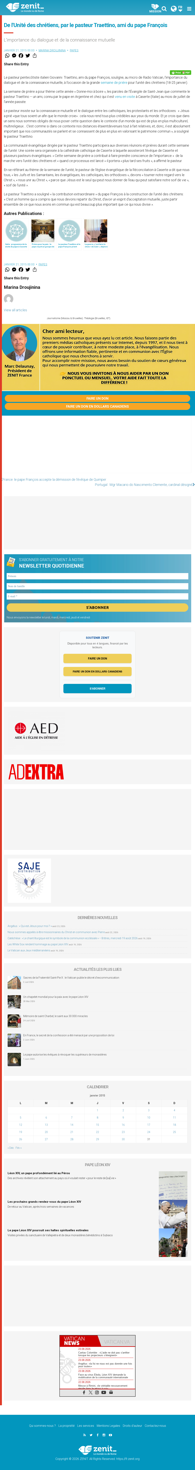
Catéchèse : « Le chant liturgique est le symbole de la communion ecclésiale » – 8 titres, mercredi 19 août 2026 (73, 938)
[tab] (79, 1340)
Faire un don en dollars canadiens (97, 406)
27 (46, 1139)
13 (46, 1124)
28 (71, 1139)
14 (71, 1124)
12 (20, 1124)
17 (148, 1124)
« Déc (11, 1147)
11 (174, 1117)
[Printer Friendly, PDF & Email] (180, 72)
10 (148, 1117)
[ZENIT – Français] (54, 8)
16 (123, 1124)
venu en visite (125, 97)
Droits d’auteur (132, 1426)
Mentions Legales (108, 1426)
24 (148, 1132)
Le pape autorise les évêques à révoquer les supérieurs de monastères (65, 1054)
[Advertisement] (97, 448)
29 (97, 1139)
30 (123, 1139)
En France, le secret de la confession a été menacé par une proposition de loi (68, 1035)
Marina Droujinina (52, 50)
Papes (74, 50)
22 (97, 1132)
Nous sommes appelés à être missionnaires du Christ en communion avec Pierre (56, 932)
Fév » (19, 1147)
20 (46, 1132)
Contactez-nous (155, 1426)
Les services (85, 1426)
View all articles (15, 310)
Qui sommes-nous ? (42, 1426)
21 (71, 1132)
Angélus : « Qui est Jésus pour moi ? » (30, 926)
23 (123, 1132)
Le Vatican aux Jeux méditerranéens (29, 950)
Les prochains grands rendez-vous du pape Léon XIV (44, 1201)
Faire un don (97, 398)
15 (97, 1124)
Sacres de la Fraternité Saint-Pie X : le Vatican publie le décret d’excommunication (71, 977)
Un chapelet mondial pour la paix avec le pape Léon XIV (55, 996)
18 (174, 1124)
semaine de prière (114, 83)
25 (174, 1132)
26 (20, 1139)
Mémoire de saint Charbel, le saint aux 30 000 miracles (55, 1016)
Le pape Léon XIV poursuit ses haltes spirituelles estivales (48, 1230)
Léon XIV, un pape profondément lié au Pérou (39, 1173)
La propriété (66, 1426)
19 (20, 1132)
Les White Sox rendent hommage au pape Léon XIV (38, 944)
